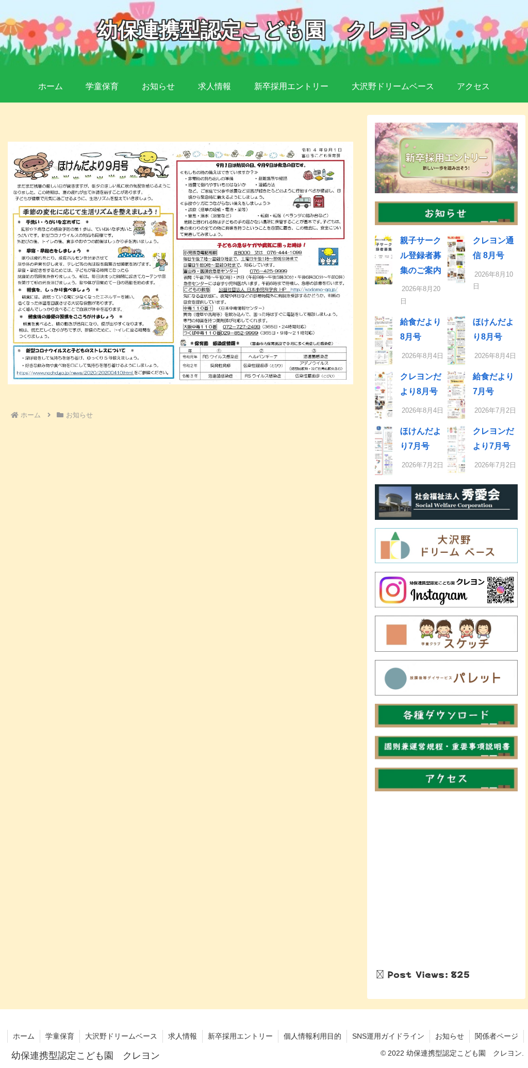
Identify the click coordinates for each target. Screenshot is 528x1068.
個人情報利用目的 (312, 1036)
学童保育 (59, 1036)
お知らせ (449, 1036)
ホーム (24, 1036)
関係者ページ (496, 1036)
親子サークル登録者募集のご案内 (420, 255)
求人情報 (182, 1036)
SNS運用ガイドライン (388, 1036)
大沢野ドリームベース (121, 1036)
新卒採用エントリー (240, 1036)
